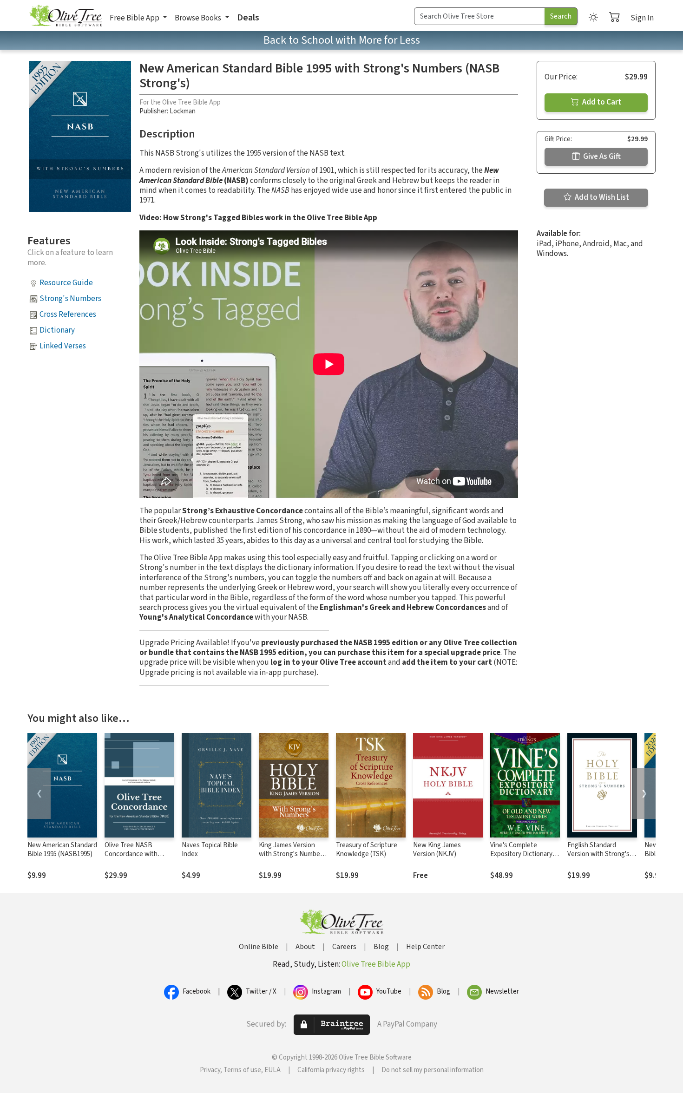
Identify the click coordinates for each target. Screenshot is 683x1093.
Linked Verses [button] (62, 346)
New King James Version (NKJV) (437, 849)
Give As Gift (601, 156)
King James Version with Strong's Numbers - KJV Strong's (292, 854)
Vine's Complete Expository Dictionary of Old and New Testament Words (525, 858)
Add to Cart (601, 102)
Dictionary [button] (57, 330)
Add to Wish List (601, 197)
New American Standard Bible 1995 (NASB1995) (62, 849)
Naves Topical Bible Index (210, 849)
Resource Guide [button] (66, 282)
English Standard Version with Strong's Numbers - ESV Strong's (601, 854)
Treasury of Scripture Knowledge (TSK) (366, 849)
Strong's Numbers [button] (70, 298)
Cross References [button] (67, 314)
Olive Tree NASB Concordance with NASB (131, 854)
